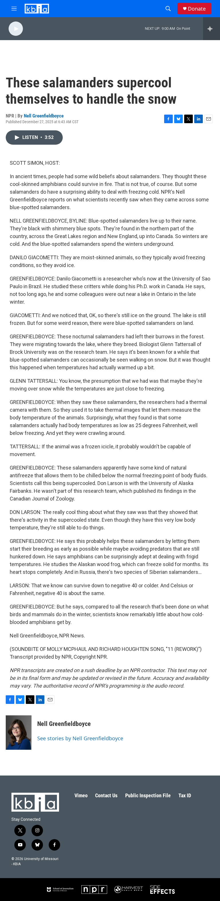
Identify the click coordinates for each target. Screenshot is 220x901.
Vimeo (81, 795)
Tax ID (184, 795)
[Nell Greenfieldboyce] (19, 732)
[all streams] (211, 28)
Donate (197, 9)
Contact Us (106, 795)
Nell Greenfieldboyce (44, 116)
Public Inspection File (148, 795)
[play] (15, 28)
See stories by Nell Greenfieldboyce (80, 738)
